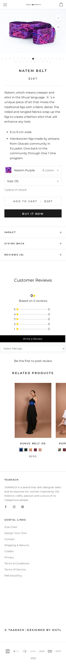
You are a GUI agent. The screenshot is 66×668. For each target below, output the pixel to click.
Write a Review (32, 338)
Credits (9, 551)
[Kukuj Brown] (40, 449)
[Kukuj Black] (25, 449)
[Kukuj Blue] (21, 449)
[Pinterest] (22, 507)
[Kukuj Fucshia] (35, 449)
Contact (9, 539)
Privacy (9, 557)
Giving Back (14, 243)
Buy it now (33, 213)
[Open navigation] (5, 4)
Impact (10, 232)
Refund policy (13, 575)
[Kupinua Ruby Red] (64, 449)
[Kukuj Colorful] (30, 449)
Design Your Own (15, 533)
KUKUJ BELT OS (33, 443)
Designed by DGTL (44, 630)
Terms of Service (15, 569)
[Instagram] (14, 507)
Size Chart (10, 527)
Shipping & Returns (16, 545)
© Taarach (15, 630)
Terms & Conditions (16, 563)
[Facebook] (5, 507)
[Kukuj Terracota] (44, 449)
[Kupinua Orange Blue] (59, 449)
